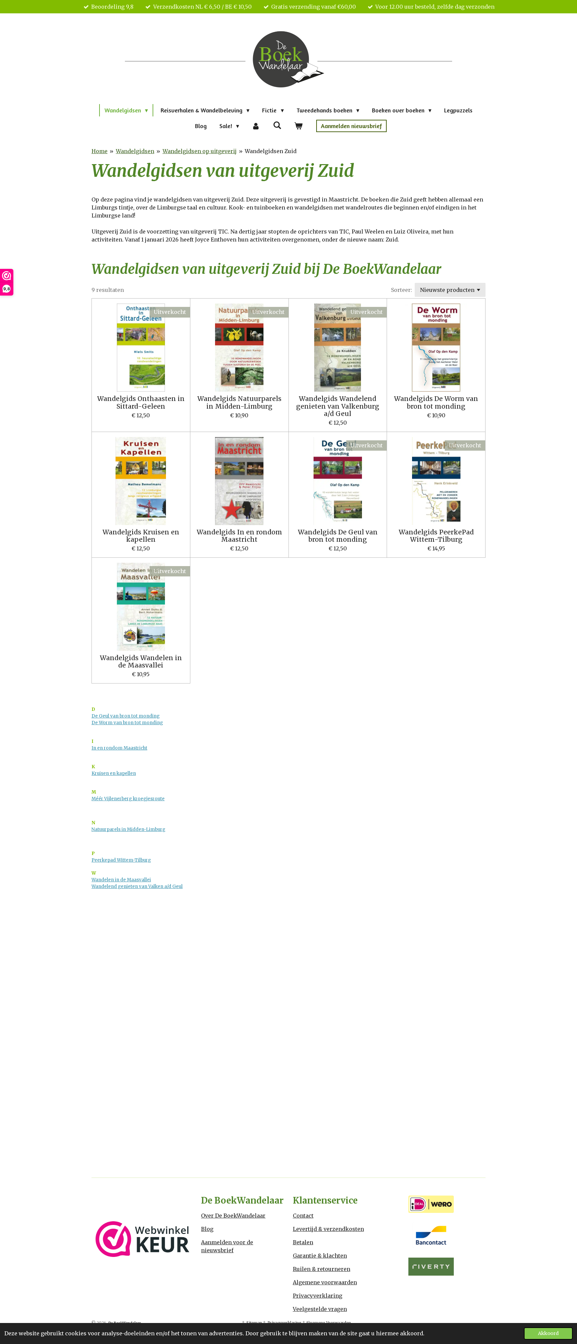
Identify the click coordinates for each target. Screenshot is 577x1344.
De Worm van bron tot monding (127, 723)
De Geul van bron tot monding (125, 716)
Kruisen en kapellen (113, 773)
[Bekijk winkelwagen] (298, 126)
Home (99, 151)
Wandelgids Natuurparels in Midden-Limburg (239, 402)
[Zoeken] (277, 125)
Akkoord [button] (548, 1333)
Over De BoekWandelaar (233, 1215)
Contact (303, 1215)
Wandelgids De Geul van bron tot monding (338, 535)
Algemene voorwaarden (325, 1282)
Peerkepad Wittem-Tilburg (121, 860)
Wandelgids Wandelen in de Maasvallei (141, 661)
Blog (207, 1229)
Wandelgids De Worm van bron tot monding (436, 402)
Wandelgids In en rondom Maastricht (239, 535)
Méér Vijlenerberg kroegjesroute (128, 799)
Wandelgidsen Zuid (271, 151)
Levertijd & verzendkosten (328, 1229)
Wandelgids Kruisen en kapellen (141, 535)
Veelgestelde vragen (320, 1309)
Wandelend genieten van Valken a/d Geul (137, 886)
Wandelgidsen (135, 151)
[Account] (256, 126)
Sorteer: (401, 290)
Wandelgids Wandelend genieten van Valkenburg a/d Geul (337, 406)
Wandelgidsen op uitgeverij (200, 151)
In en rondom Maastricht (119, 748)
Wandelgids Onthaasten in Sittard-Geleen (141, 402)
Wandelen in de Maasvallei (121, 880)
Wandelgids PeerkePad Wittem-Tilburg (436, 535)
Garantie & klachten (320, 1255)
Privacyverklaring (317, 1295)
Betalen (303, 1242)
